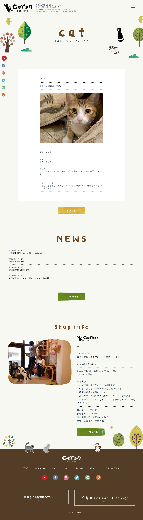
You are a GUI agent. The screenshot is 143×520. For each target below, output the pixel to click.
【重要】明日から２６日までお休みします (28, 253)
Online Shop (113, 468)
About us (40, 468)
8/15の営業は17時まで (19, 270)
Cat (54, 468)
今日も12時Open (16, 262)
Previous (38, 119)
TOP (25, 468)
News (66, 468)
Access (79, 468)
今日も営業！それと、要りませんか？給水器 (29, 278)
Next (105, 119)
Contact (94, 468)
